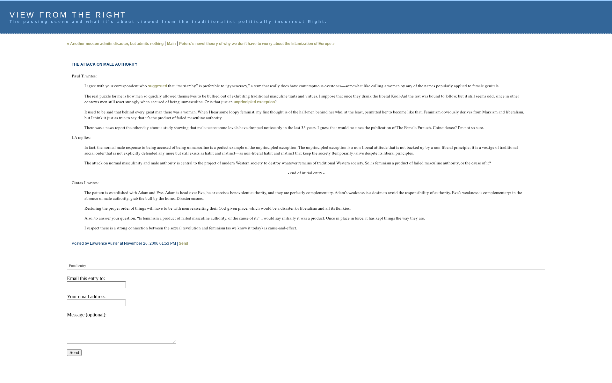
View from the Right (68, 15)
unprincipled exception (254, 102)
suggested (157, 86)
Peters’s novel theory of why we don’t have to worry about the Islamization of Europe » (257, 43)
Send (183, 243)
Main (171, 43)
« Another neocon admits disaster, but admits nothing (115, 43)
